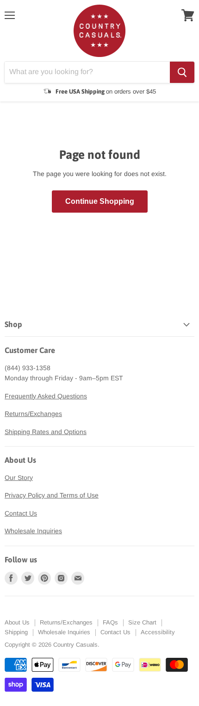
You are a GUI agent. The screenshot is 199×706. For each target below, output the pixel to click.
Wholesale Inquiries (33, 531)
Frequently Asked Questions (46, 396)
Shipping (16, 632)
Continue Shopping (99, 201)
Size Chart (142, 622)
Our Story (19, 477)
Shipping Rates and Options (46, 431)
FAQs (110, 622)
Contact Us (21, 513)
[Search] (182, 72)
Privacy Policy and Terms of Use (52, 495)
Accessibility (158, 632)
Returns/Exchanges (33, 413)
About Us (17, 622)
